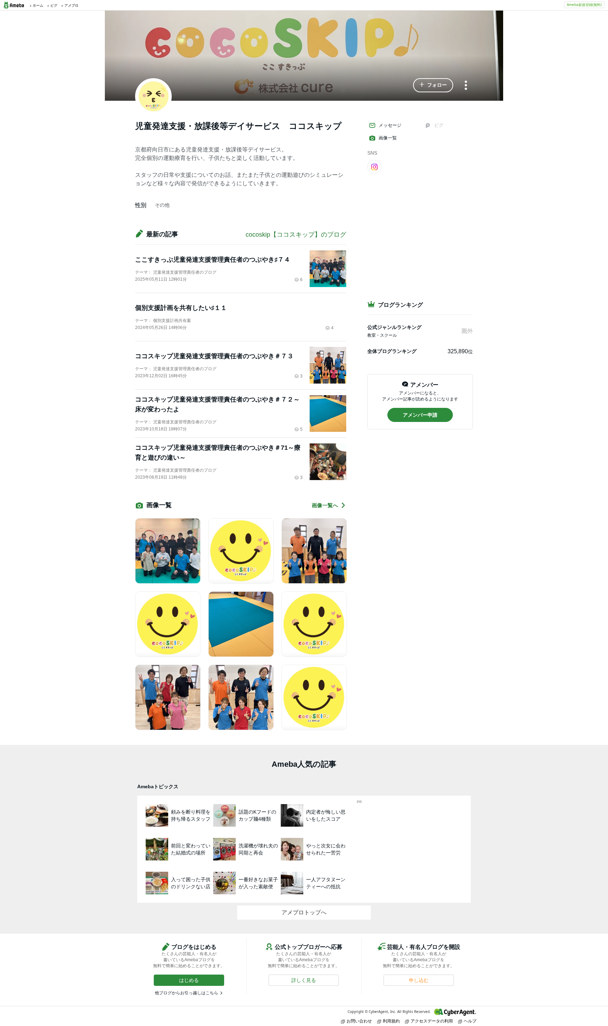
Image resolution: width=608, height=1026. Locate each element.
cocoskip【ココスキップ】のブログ (296, 234)
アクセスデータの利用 (432, 1021)
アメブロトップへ (304, 912)
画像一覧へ (325, 505)
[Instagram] (374, 166)
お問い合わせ (359, 1021)
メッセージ (390, 125)
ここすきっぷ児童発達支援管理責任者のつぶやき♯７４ (212, 259)
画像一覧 (388, 138)
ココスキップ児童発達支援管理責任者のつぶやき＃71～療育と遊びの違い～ (217, 452)
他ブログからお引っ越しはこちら (186, 992)
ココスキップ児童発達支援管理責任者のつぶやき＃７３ (214, 356)
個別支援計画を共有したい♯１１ (181, 307)
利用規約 (391, 1021)
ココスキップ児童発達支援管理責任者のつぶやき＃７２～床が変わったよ (217, 404)
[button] (433, 85)
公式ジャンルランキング (394, 327)
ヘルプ (470, 1021)
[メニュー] (466, 85)
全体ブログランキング (392, 351)
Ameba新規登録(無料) (584, 4)
